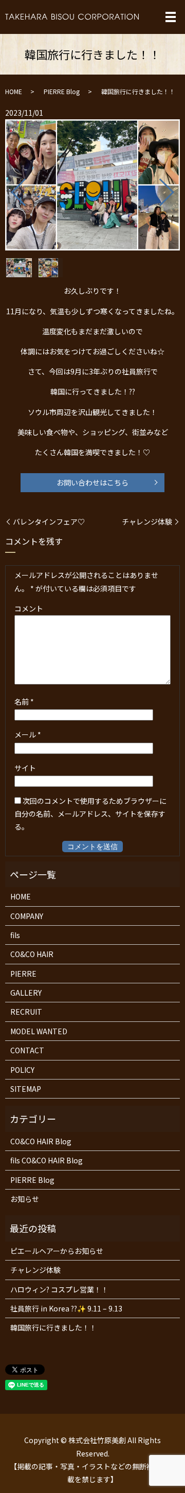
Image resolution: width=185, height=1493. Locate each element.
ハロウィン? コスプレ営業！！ (59, 1289)
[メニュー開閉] (170, 17)
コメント (28, 608)
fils (15, 935)
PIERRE (23, 973)
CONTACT (27, 1050)
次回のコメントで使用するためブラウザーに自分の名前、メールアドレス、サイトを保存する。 (90, 814)
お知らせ (24, 1199)
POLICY (22, 1070)
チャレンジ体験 (147, 522)
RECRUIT (26, 1011)
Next (175, 187)
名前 (24, 701)
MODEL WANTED (38, 1031)
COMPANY (26, 916)
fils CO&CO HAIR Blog (46, 1160)
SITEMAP (25, 1089)
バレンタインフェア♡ (49, 522)
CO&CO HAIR (31, 954)
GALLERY (26, 992)
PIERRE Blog (62, 91)
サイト (25, 768)
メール (27, 734)
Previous (9, 187)
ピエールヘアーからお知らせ (56, 1251)
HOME (13, 91)
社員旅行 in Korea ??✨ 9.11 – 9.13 (66, 1308)
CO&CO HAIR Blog (40, 1141)
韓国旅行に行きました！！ (53, 1327)
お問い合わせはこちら (92, 482)
